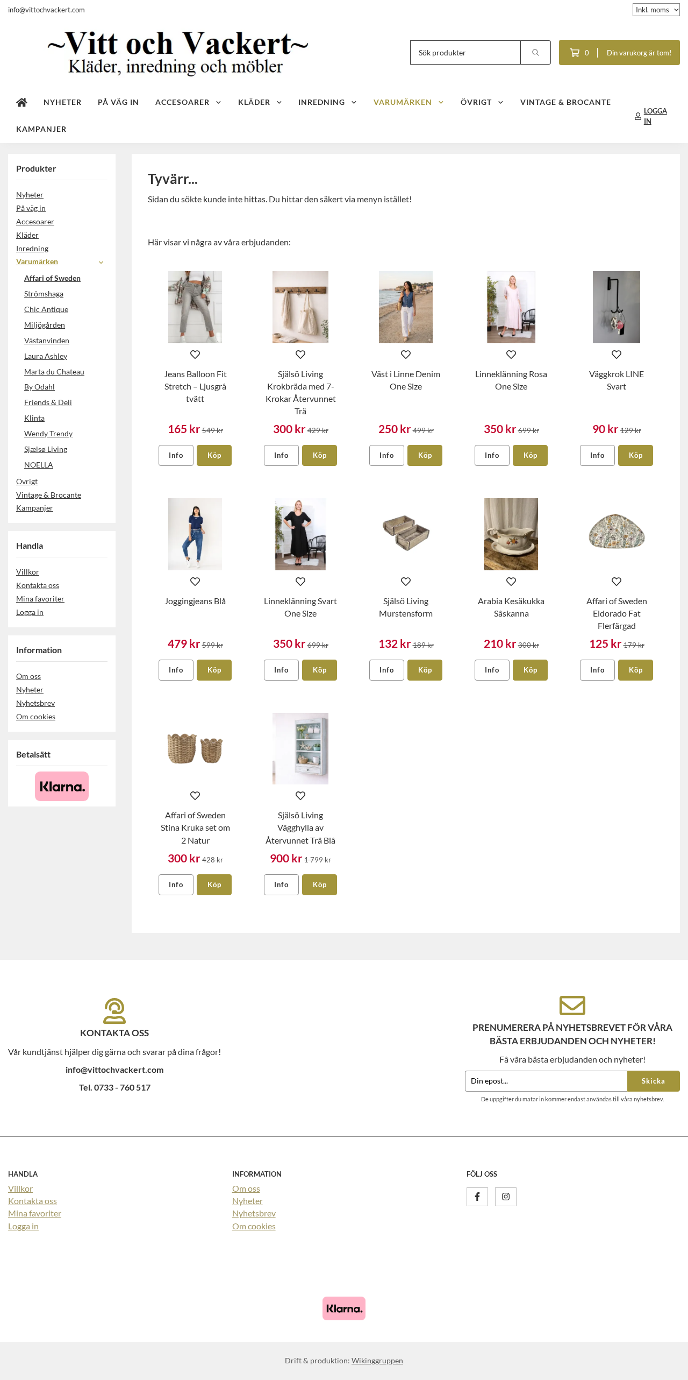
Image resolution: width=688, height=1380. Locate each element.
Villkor (27, 571)
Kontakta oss (37, 585)
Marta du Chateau (54, 371)
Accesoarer (182, 102)
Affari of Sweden (52, 277)
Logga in (30, 612)
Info (176, 455)
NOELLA (38, 464)
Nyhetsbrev (35, 702)
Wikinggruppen (377, 1360)
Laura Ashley (45, 355)
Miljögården (44, 324)
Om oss (28, 676)
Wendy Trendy (48, 433)
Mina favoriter (40, 598)
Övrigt (476, 102)
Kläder (254, 102)
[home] (21, 102)
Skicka (653, 1081)
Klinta (34, 417)
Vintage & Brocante (565, 102)
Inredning (321, 102)
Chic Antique (46, 309)
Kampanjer (41, 128)
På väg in (118, 102)
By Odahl (39, 386)
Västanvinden (46, 340)
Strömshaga (43, 293)
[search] (536, 52)
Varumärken (403, 102)
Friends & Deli (48, 402)
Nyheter (63, 102)
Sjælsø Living (45, 449)
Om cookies (35, 716)
